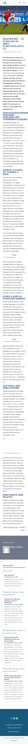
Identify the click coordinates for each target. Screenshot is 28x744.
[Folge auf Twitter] (14, 718)
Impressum (10, 727)
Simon (8, 577)
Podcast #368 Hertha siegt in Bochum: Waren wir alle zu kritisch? (13, 677)
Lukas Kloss (10, 604)
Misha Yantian (9, 52)
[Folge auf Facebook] (11, 718)
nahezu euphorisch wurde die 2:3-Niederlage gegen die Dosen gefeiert (13, 72)
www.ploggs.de (14, 740)
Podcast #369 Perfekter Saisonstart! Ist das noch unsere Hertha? (12, 639)
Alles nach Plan (9, 575)
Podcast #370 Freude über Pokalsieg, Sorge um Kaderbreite (12, 600)
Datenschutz (17, 727)
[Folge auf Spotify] (17, 718)
